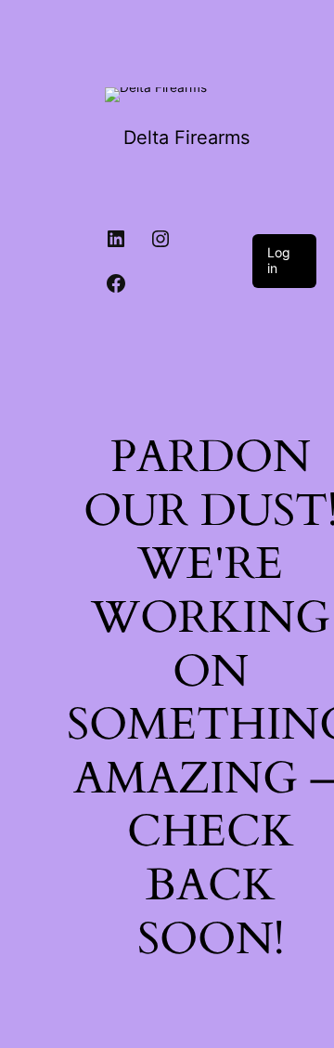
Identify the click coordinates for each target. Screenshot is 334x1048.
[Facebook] (116, 283)
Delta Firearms (186, 137)
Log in (278, 260)
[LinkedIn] (116, 239)
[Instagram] (160, 239)
